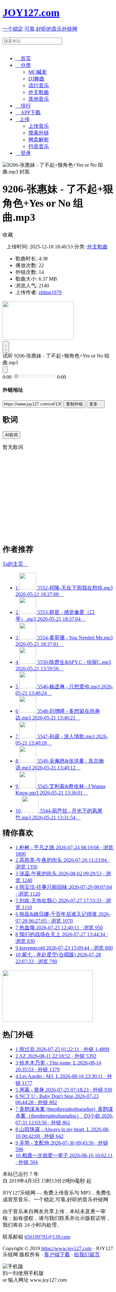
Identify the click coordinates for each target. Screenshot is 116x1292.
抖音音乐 (38, 146)
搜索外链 (38, 132)
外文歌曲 (38, 92)
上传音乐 (38, 126)
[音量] (5, 369)
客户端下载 (57, 1254)
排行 (23, 105)
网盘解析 (38, 139)
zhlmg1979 (50, 292)
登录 (23, 153)
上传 (22, 119)
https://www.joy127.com (66, 1248)
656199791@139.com (47, 1237)
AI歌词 (11, 434)
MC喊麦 (37, 72)
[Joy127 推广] (38, 338)
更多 (95, 404)
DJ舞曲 (36, 78)
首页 (23, 58)
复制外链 (74, 404)
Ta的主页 (15, 564)
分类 (23, 65)
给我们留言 (87, 1254)
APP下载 (28, 112)
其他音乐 (38, 99)
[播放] (6, 347)
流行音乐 (38, 85)
